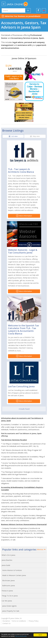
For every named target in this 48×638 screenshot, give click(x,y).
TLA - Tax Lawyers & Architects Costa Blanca (21, 170)
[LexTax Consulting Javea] (24, 372)
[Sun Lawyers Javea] (13, 70)
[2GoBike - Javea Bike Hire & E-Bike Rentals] (24, 112)
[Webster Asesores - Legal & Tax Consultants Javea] (24, 234)
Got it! (40, 635)
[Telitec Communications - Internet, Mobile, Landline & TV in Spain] (34, 70)
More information (25, 216)
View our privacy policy (21, 636)
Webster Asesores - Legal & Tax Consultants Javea (22, 251)
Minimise (40, 549)
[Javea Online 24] (22, 4)
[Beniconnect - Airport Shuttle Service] (34, 91)
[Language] (44, 10)
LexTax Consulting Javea (21, 386)
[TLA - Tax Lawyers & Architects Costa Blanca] (24, 153)
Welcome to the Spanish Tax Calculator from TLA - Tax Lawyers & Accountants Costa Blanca (23, 329)
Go (28, 10)
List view (14, 136)
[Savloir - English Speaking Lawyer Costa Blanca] (13, 91)
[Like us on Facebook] (38, 10)
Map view (36, 136)
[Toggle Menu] (3, 4)
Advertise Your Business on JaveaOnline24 (22, 16)
